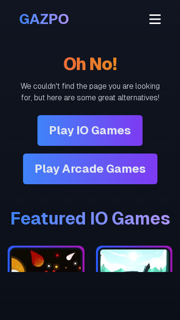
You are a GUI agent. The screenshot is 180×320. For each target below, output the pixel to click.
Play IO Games (90, 130)
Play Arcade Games (90, 168)
